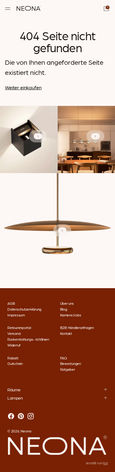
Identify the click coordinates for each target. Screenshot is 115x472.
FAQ (63, 357)
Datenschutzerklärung (24, 309)
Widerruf (14, 344)
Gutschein (15, 363)
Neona (26, 430)
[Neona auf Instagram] (30, 416)
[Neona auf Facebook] (11, 416)
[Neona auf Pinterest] (21, 416)
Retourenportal (19, 327)
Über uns (67, 303)
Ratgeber (67, 369)
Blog (63, 309)
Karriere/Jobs (70, 314)
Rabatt (12, 357)
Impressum (16, 314)
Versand (13, 333)
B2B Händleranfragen (77, 327)
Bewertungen (70, 363)
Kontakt (66, 333)
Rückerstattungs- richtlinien (28, 339)
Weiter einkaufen (23, 87)
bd (105, 462)
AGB (11, 303)
